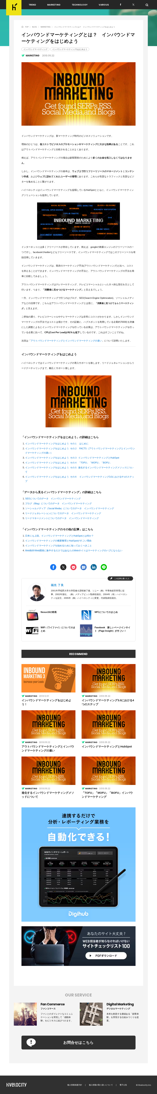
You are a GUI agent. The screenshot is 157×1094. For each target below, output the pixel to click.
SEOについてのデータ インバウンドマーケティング (53, 498)
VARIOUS (104, 5)
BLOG (34, 27)
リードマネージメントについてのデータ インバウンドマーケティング (62, 518)
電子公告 (123, 1085)
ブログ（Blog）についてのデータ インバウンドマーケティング (58, 503)
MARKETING (54, 5)
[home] (22, 27)
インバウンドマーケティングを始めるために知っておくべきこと (58, 545)
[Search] (147, 5)
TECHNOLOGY (80, 5)
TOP (27, 27)
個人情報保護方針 (74, 1085)
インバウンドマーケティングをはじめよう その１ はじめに (56, 443)
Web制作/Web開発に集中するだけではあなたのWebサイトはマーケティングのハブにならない (73, 550)
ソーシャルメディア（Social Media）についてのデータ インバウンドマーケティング (69, 508)
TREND (32, 5)
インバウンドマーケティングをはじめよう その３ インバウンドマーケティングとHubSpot (72, 457)
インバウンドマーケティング (35, 49)
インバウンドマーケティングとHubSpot (107, 746)
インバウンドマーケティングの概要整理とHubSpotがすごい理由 (58, 540)
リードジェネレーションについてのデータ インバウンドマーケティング (63, 513)
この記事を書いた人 (121, 578)
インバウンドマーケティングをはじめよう (69, 49)
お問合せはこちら (78, 1042)
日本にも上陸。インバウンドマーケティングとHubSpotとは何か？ (59, 535)
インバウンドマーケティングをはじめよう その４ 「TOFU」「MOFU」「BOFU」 (68, 462)
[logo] (13, 7)
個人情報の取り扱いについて (101, 1085)
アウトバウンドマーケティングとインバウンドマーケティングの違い (66, 340)
